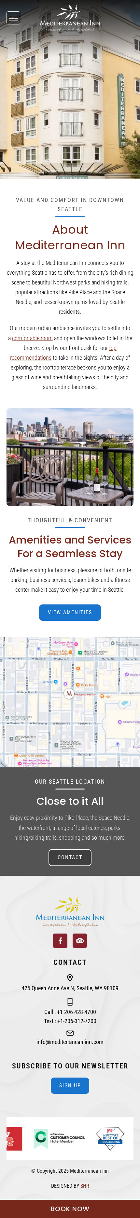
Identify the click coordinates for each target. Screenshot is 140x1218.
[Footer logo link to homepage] (70, 910)
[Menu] (13, 17)
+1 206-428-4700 (76, 1011)
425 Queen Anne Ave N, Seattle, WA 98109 (70, 988)
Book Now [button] (70, 1208)
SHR (84, 1186)
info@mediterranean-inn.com (70, 1041)
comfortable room (32, 338)
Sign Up (70, 1085)
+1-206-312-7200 (76, 1021)
